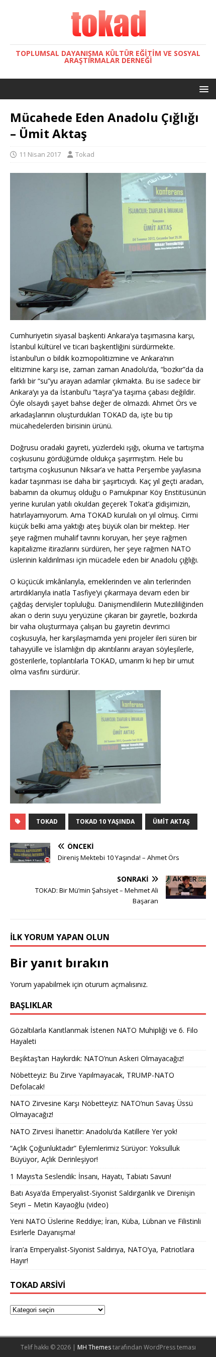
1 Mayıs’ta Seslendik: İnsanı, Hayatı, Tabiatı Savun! (90, 1176)
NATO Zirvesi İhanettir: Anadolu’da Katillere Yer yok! (93, 1131)
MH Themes (94, 1347)
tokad (47, 821)
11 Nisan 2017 (40, 154)
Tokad (84, 154)
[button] (202, 88)
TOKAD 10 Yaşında (105, 821)
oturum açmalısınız (115, 984)
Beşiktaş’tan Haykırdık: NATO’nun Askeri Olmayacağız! (97, 1058)
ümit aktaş (171, 821)
